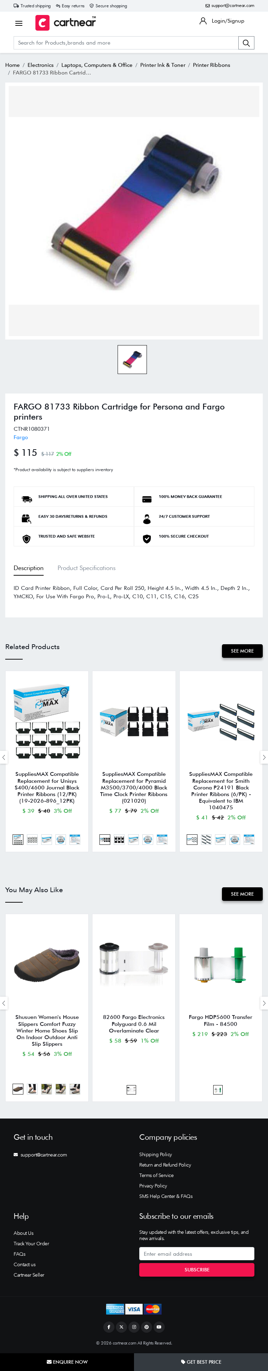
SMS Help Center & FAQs (165, 1196)
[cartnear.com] (65, 23)
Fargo (21, 437)
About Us (23, 1233)
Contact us (24, 1264)
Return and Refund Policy (165, 1165)
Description (29, 567)
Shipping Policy (155, 1154)
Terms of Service (156, 1175)
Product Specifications (87, 567)
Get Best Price (203, 1362)
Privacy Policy (153, 1186)
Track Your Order (31, 1243)
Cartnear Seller (29, 1275)
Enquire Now (70, 1362)
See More (242, 651)
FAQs (19, 1254)
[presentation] (4, 757)
